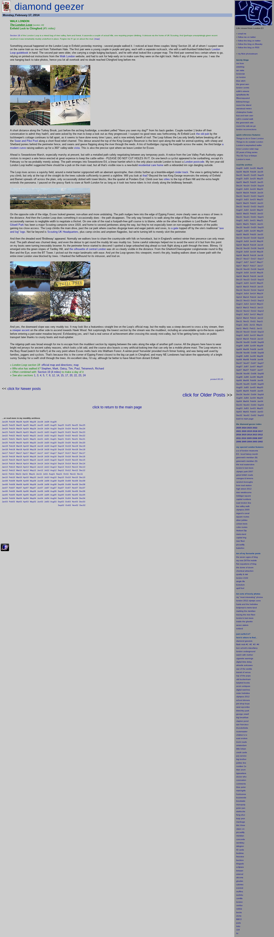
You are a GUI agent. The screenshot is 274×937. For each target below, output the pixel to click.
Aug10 (53, 477)
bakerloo (240, 548)
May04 (33, 498)
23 (79, 375)
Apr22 (26, 435)
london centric (242, 88)
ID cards (240, 850)
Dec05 (82, 495)
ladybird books (243, 683)
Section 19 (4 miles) (49, 371)
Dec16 (82, 456)
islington (240, 846)
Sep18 (61, 449)
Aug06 (53, 491)
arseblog (240, 67)
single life (240, 581)
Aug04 (53, 498)
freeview (240, 856)
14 (57, 375)
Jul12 (46, 470)
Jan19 (5, 446)
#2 (251, 644)
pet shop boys (243, 703)
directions (66, 364)
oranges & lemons (244, 478)
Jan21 (5, 439)
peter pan (240, 808)
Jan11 (5, 474)
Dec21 (82, 439)
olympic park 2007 (244, 471)
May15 (33, 460)
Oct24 (68, 428)
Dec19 (82, 446)
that (145, 175)
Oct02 (68, 505)
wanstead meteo (244, 108)
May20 (33, 442)
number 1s (241, 766)
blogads (240, 864)
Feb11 (12, 474)
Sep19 (61, 446)
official (45, 364)
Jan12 (5, 470)
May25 (33, 425)
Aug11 (52, 474)
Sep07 (61, 488)
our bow (240, 63)
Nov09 (75, 481)
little (238, 749)
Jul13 (46, 467)
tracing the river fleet (245, 615)
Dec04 (82, 498)
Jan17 (5, 453)
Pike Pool (32, 140)
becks (239, 912)
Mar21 (19, 439)
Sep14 (61, 463)
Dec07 (82, 488)
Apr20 (26, 442)
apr (237, 588)
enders (244, 738)
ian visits (240, 70)
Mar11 (18, 474)
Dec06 (82, 491)
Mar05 (19, 495)
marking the (241, 611)
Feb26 (12, 422)
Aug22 (53, 435)
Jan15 (5, 460)
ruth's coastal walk (244, 119)
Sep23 (61, 432)
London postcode (194, 161)
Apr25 (26, 425)
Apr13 (26, 467)
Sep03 (61, 502)
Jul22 (46, 435)
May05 (33, 495)
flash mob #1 (242, 644)
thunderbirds (242, 728)
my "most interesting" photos (249, 597)
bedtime (240, 853)
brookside (240, 801)
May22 (33, 435)
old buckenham (243, 679)
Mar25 (19, 425)
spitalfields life (242, 95)
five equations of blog (246, 564)
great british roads (244, 475)
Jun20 (40, 442)
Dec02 (82, 505)
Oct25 (68, 425)
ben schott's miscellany (247, 648)
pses (241, 867)
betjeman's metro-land (246, 608)
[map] (97, 39)
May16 (33, 456)
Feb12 (12, 470)
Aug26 (53, 422)
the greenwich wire (245, 122)
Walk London (67, 56)
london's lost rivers (244, 468)
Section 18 (15, 35)
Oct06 (68, 491)
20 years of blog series (246, 152)
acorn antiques (243, 686)
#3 (254, 644)
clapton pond (242, 721)
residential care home (150, 165)
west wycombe (243, 707)
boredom (240, 585)
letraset (239, 871)
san (238, 724)
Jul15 (46, 460)
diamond (240, 641)
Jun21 (40, 439)
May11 (32, 474)
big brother (241, 759)
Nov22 (75, 435)
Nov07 (75, 488)
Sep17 (61, 453)
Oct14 (68, 463)
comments (241, 784)
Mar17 (19, 453)
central (93, 249)
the (198, 133)
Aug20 (53, 442)
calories (239, 884)
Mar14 (19, 463)
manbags (240, 822)
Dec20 (82, 442)
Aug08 (53, 484)
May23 (33, 432)
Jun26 (40, 422)
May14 (33, 463)
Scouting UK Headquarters (62, 231)
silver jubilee (242, 520)
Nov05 (75, 495)
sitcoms (239, 877)
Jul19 (46, 446)
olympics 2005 (243, 510)
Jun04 (40, 498)
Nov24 (75, 428)
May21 (33, 439)
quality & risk (242, 574)
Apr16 (26, 456)
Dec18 (82, 449)
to (239, 926)
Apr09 (26, 481)
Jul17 (46, 453)
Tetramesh (87, 368)
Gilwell (14, 224)
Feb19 (12, 446)
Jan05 (5, 495)
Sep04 (61, 498)
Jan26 (5, 422)
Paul (77, 368)
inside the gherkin (244, 621)
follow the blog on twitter (249, 41)
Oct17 (68, 453)
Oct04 (68, 498)
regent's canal (242, 513)
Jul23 (46, 432)
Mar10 (19, 477)
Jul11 (45, 474)
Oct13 (68, 467)
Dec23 (82, 432)
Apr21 (26, 439)
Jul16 (46, 456)
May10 (33, 477)
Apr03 (26, 502)
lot (237, 926)
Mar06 (19, 491)
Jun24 (40, 428)
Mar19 (19, 446)
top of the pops (243, 676)
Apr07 (26, 488)
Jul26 (46, 422)
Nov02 (75, 505)
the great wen (242, 84)
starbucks (240, 811)
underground (249, 651)
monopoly (240, 804)
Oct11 (66, 474)
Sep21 (61, 439)
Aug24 (53, 428)
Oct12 (68, 470)
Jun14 (40, 463)
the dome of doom (244, 567)
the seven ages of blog (247, 557)
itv (237, 933)
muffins (239, 891)
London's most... (244, 159)
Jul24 (46, 428)
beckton (240, 860)
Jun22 (40, 435)
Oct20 (68, 442)
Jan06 (5, 491)
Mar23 (19, 432)
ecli (237, 867)
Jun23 (40, 432)
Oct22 (68, 435)
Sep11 (59, 474)
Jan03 (5, 502)
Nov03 (75, 502)
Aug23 (53, 432)
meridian (252, 611)
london (239, 651)
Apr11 (25, 474)
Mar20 (19, 442)
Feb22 (12, 435)
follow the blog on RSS (248, 47)
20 (71, 375)
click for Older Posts (204, 395)
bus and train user (244, 115)
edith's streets (242, 91)
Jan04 (5, 498)
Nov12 (75, 470)
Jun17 (40, 453)
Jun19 (40, 446)
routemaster (241, 731)
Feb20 (12, 442)
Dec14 (82, 463)
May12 (33, 470)
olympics (240, 696)
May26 (33, 422)
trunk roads (241, 742)
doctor (239, 777)
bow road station (244, 485)
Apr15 (26, 460)
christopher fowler (244, 112)
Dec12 (82, 470)
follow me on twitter (247, 37)
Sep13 (61, 467)
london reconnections (246, 129)
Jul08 (46, 484)
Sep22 (61, 435)
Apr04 (26, 498)
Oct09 (68, 481)
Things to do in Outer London (250, 138)
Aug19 (53, 446)
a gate (174, 228)
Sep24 (61, 428)
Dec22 (82, 435)
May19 (33, 446)
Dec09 (82, 481)
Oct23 (68, 432)
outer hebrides (243, 693)
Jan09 (5, 481)
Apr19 (26, 446)
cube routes (241, 527)
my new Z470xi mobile (246, 560)
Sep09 (61, 481)
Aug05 (53, 495)
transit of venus (243, 672)
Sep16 (61, 456)
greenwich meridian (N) (246, 457)
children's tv (241, 735)
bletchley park (242, 711)
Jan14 (5, 463)
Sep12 (61, 470)
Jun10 (40, 477)
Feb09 (12, 481)
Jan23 (5, 432)
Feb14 (12, 463)
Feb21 (12, 439)
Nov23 (75, 432)
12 (53, 375)
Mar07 (19, 488)
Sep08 (61, 484)
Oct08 (68, 484)
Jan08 (5, 484)
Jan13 (5, 467)
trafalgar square (243, 496)
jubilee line (241, 763)
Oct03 (68, 502)
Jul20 (46, 442)
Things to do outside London (249, 142)
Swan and (20, 140)
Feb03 (12, 502)
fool (242, 588)
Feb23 (12, 432)
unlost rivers (241, 524)
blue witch (241, 81)
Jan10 (5, 477)
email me (242, 34)
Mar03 (19, 502)
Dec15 (82, 460)
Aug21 (53, 439)
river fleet (240, 541)
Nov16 (75, 456)
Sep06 (61, 491)
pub (207, 133)
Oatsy (63, 368)
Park (21, 224)
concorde (240, 839)
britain (243, 749)
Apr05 (26, 495)
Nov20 (75, 442)
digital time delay (244, 662)
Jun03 (40, 502)
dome (239, 916)
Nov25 (75, 425)
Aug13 (53, 467)
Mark (55, 368)
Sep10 (61, 477)
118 (238, 930)
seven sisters (242, 625)
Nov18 (75, 449)
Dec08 (82, 484)
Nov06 (75, 491)
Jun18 (40, 449)
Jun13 (40, 467)
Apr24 (26, 428)
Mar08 (19, 484)
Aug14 (53, 463)
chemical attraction (245, 571)
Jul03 (46, 502)
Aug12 (53, 470)
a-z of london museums (247, 451)
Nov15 (75, 460)
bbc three (240, 825)
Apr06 (26, 491)
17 (66, 375)
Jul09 (46, 481)
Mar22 (19, 435)
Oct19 (68, 446)
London (101, 249)
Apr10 (26, 477)
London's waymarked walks (249, 145)
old (202, 133)
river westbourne (244, 492)
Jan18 (5, 449)
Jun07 (40, 488)
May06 (33, 491)
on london (241, 77)
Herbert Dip (241, 530)
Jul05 (46, 495)
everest (239, 888)
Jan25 (5, 425)
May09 (33, 481)
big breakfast (242, 717)
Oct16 (68, 456)
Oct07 (68, 488)
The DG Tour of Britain (246, 156)
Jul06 (46, 491)
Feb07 (12, 488)
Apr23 (26, 432)
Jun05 (40, 495)
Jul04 (46, 498)
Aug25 (53, 425)
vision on (240, 829)
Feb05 (12, 495)
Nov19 (75, 446)
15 (62, 375)
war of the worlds (244, 669)
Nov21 (75, 439)
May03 (33, 502)
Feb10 (12, 477)
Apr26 (26, 422)
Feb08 (12, 484)
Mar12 (19, 470)
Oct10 (68, 477)
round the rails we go (246, 126)
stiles (167, 179)
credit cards (241, 752)
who (245, 777)
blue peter (241, 787)
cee (238, 905)
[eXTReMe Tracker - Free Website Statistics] (5, 550)
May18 (33, 449)
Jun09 (40, 481)
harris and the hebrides (247, 604)
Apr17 (26, 453)
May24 (33, 428)
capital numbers (243, 499)
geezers (248, 641)
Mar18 (19, 449)
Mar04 (19, 498)
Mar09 (19, 481)
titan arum (241, 770)
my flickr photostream (248, 54)
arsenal (239, 874)
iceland (239, 628)
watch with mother (244, 655)
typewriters (241, 773)
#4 (258, 644)
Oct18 (68, 449)
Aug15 (53, 460)
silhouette (79, 249)
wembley (240, 843)
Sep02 (61, 505)
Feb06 (12, 491)
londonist (240, 74)
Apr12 (26, 470)
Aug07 (53, 488)
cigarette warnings (244, 658)
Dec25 (82, 425)
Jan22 (5, 435)
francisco (244, 724)
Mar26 (19, 422)
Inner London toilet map (247, 149)
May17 (33, 453)
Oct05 (68, 495)
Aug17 (53, 453)
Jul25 (46, 425)
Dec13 (82, 467)
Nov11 (73, 474)
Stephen (46, 368)
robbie (239, 909)
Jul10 (46, 477)
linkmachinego (243, 102)
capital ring (241, 537)
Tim (70, 368)
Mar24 (19, 428)
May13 (33, 467)
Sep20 (61, 442)
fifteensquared (243, 98)
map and (55, 364)
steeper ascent (20, 330)
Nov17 (75, 453)
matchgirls (241, 790)
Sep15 (61, 460)
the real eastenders (245, 464)
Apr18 (26, 449)
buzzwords (241, 797)
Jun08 (40, 484)
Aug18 (53, 449)
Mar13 (19, 467)
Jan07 (5, 488)
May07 (33, 488)
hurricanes (241, 794)
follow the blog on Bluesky (250, 44)
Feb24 (12, 428)
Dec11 (80, 474)
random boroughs (244, 482)
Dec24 (82, 428)
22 (75, 375)
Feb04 (12, 498)
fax (241, 905)
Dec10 (82, 477)
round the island (243, 105)
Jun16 (40, 456)
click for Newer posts (24, 389)
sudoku (239, 895)
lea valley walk (243, 506)
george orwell (242, 714)
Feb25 (12, 425)
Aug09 (53, 481)
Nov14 (75, 463)
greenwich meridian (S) (246, 461)
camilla (239, 898)
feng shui (240, 815)
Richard (99, 368)
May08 (33, 484)
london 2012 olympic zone (248, 601)
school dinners (243, 700)
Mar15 (19, 460)
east (238, 738)
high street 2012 (244, 489)
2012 (247, 696)
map (76, 364)
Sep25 (61, 425)
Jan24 (5, 428)
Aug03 (53, 502)
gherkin (239, 881)
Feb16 (12, 456)
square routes (242, 517)
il (239, 588)
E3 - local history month (247, 454)
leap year (240, 818)
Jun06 (40, 491)
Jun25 (40, 425)
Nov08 (75, 484)
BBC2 (239, 919)
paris (238, 923)
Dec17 (82, 453)
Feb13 (12, 467)
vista (77, 147)
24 (84, 375)
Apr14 (26, 463)
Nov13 (75, 467)
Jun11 (39, 474)
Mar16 (19, 456)
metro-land (241, 534)
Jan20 (5, 442)
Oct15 (68, 460)
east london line (243, 503)
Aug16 (53, 456)
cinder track (181, 172)
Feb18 (12, 449)
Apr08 (26, 484)
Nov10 (75, 477)
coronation (241, 780)
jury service (241, 756)
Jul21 (46, 439)
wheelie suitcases (244, 665)
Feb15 (12, 460)
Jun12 (40, 470)
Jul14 (46, 463)
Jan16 (5, 456)
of (87, 249)
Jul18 (46, 449)
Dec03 (82, 502)
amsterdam (241, 745)
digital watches (243, 690)
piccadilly (240, 544)
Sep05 (61, 495)
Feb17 (12, 453)
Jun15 (40, 460)
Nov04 (75, 498)
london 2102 (242, 578)
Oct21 (68, 439)
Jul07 (46, 488)
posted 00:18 (216, 379)
